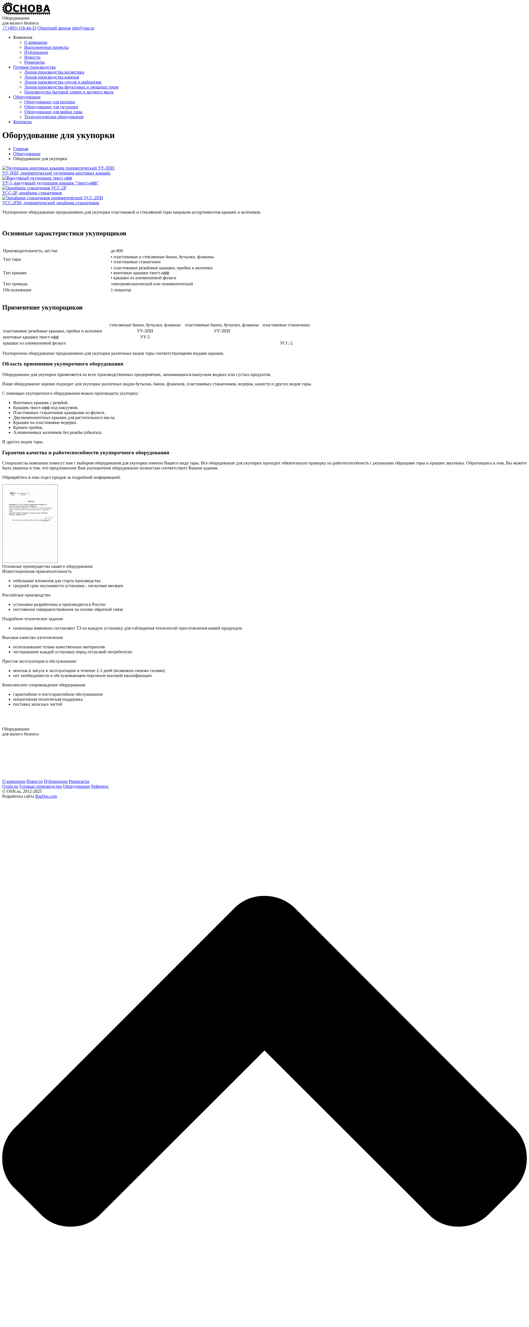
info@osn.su (83, 28)
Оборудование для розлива (49, 102)
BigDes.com (46, 796)
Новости (32, 57)
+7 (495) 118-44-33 (19, 28)
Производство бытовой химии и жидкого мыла (69, 92)
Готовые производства (34, 67)
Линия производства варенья (51, 77)
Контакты (22, 121)
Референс (100, 786)
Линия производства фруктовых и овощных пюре (71, 87)
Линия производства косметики (54, 72)
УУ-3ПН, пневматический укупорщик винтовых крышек (56, 173)
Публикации (36, 52)
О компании (35, 42)
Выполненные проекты (46, 47)
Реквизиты (34, 62)
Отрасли (10, 786)
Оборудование (27, 97)
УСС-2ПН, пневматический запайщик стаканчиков (50, 202)
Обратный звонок (54, 28)
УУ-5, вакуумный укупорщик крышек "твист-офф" (50, 183)
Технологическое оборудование (54, 116)
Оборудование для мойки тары (53, 111)
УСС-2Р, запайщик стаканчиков (32, 192)
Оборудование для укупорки (51, 106)
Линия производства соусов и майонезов (62, 82)
